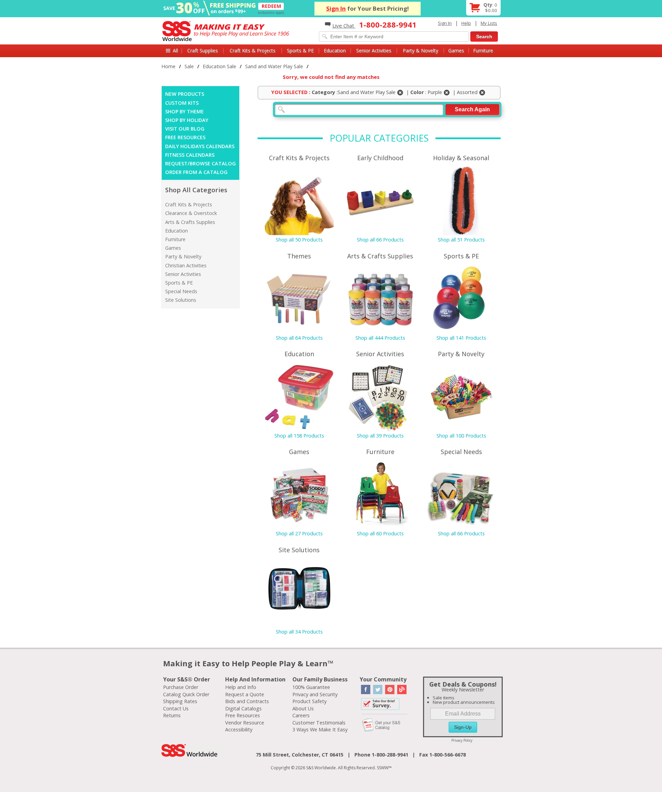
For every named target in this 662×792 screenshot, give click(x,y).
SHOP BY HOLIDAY (186, 120)
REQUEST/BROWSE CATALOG (200, 163)
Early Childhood (380, 158)
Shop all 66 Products (380, 239)
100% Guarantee (311, 687)
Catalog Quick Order (186, 694)
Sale (189, 66)
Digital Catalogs (243, 708)
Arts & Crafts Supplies (190, 222)
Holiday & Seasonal (461, 158)
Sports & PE (300, 50)
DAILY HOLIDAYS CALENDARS (199, 146)
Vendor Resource (244, 722)
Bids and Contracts (247, 701)
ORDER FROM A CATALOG (196, 172)
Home (168, 66)
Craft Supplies (202, 50)
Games (456, 50)
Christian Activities (186, 265)
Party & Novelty (420, 50)
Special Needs (181, 291)
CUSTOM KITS (182, 103)
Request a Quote (244, 694)
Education (335, 50)
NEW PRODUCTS (184, 94)
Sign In (336, 8)
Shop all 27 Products (299, 533)
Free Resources (242, 715)
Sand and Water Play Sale (274, 66)
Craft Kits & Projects (252, 50)
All (175, 50)
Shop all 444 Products (380, 338)
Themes (299, 256)
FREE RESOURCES (185, 137)
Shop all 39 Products (380, 435)
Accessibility (238, 729)
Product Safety (309, 701)
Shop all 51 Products (461, 239)
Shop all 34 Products (299, 631)
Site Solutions (180, 300)
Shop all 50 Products (299, 239)
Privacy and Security (315, 694)
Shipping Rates (180, 701)
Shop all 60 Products (380, 533)
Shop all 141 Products (461, 338)
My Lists (489, 23)
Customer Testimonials (318, 722)
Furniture (483, 50)
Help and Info (240, 687)
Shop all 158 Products (299, 435)
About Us (303, 708)
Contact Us (176, 708)
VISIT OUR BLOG (184, 128)
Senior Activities (373, 50)
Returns (172, 715)
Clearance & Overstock (191, 213)
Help (466, 23)
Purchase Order (180, 687)
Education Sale (219, 66)
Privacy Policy (461, 740)
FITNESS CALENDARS (189, 155)
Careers (301, 715)
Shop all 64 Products (299, 338)
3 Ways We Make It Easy (320, 729)
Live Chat (343, 25)
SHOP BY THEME (184, 111)
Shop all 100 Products (461, 435)
